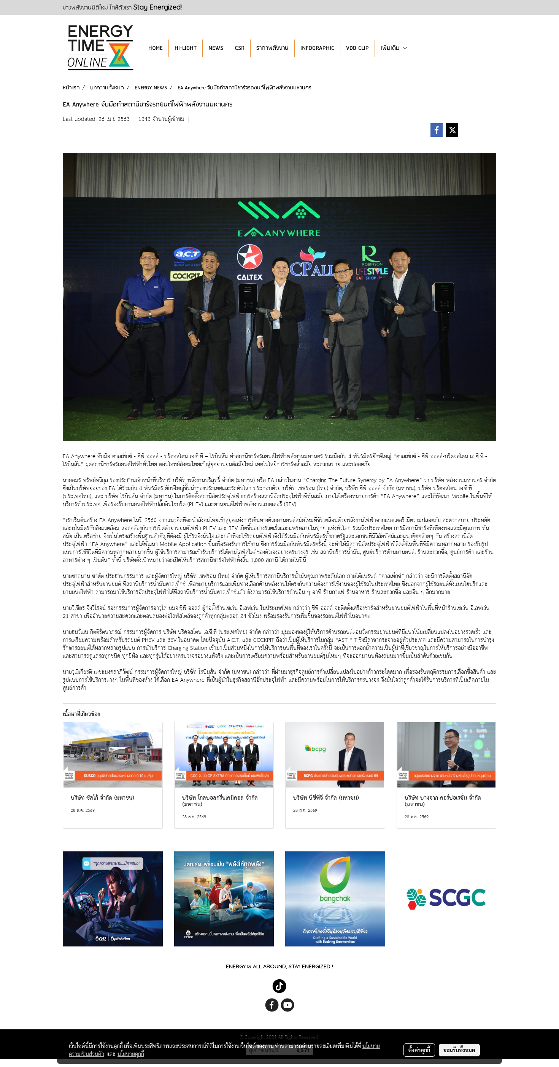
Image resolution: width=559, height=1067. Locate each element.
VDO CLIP (357, 48)
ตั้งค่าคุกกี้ (419, 1049)
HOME (155, 48)
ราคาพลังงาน (272, 48)
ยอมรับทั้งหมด (459, 1049)
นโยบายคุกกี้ (131, 1053)
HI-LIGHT (186, 48)
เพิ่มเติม (391, 48)
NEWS (215, 48)
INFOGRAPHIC (317, 48)
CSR (240, 48)
